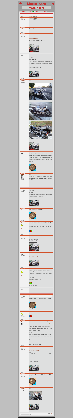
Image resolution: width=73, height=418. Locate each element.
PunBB (51, 413)
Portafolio (41, 11)
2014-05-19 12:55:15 (23, 17)
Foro (33, 11)
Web (21, 228)
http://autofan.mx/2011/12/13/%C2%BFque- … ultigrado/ (34, 256)
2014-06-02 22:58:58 (23, 208)
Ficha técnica (29, 11)
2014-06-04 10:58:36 (23, 373)
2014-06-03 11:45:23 (23, 268)
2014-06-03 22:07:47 (23, 320)
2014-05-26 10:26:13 (23, 27)
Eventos (31, 16)
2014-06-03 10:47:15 (23, 235)
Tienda (36, 11)
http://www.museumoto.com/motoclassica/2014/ (34, 38)
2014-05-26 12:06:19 (23, 33)
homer (21, 222)
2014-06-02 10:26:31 (23, 79)
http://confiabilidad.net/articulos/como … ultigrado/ (34, 350)
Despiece (24, 11)
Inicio (20, 11)
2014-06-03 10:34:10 (23, 221)
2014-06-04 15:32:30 (23, 387)
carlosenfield (22, 174)
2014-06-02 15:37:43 (23, 173)
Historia (45, 11)
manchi (21, 209)
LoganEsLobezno (23, 34)
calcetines (22, 18)
